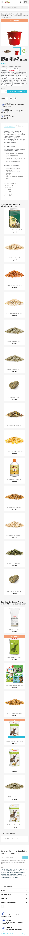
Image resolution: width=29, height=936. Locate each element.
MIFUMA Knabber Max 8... (14, 397)
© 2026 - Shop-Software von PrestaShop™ (13, 934)
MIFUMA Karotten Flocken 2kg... (14, 285)
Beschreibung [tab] (9, 126)
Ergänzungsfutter (13, 70)
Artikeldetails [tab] (20, 126)
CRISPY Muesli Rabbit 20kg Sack (14, 685)
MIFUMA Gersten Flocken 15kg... (14, 313)
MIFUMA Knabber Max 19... (14, 591)
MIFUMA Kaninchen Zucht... (14, 341)
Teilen (6, 98)
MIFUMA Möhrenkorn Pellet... (14, 507)
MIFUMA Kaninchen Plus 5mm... (14, 825)
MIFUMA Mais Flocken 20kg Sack (14, 451)
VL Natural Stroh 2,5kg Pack (14, 230)
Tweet (11, 98)
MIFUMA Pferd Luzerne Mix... (14, 629)
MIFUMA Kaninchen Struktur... (14, 741)
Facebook (2, 906)
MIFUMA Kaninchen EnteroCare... (14, 769)
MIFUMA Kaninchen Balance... (14, 657)
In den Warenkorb (17, 91)
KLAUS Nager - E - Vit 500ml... (14, 479)
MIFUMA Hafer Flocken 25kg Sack (14, 535)
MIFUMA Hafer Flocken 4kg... (14, 258)
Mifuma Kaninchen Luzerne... (14, 563)
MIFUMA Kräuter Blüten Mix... (14, 425)
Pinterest (15, 98)
